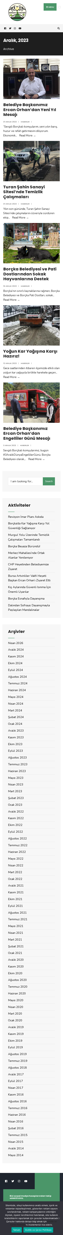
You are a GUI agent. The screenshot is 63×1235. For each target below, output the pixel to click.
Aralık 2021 (16, 886)
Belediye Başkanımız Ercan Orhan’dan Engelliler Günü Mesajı (26, 433)
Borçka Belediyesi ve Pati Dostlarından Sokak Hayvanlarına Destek (29, 274)
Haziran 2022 (17, 852)
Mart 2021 (15, 940)
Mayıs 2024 (15, 697)
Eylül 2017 (15, 1081)
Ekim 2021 (15, 899)
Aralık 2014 (16, 1148)
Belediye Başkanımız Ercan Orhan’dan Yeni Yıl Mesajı (29, 109)
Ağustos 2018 (17, 1068)
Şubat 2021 (16, 946)
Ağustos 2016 (17, 1101)
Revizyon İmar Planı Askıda (25, 517)
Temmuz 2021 (17, 919)
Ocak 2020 (15, 1020)
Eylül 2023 (15, 751)
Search (49, 481)
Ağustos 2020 (17, 980)
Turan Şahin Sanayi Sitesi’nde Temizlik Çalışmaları (24, 192)
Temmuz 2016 (17, 1108)
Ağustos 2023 (17, 757)
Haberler (25, 121)
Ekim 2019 (15, 1041)
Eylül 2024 (15, 670)
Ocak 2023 (15, 805)
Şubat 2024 (16, 717)
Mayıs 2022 (15, 859)
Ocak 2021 (15, 953)
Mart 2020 (15, 1014)
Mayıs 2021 (15, 926)
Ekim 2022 (15, 825)
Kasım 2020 (16, 966)
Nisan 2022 (15, 865)
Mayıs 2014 (15, 1155)
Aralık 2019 (16, 1027)
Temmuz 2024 (17, 683)
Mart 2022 (15, 872)
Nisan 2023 (15, 784)
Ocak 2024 (15, 724)
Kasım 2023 (16, 737)
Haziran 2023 (17, 771)
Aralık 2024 (16, 650)
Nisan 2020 (15, 1007)
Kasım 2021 (16, 892)
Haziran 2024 (17, 690)
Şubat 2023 (16, 798)
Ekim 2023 (15, 744)
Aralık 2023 (16, 731)
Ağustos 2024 (17, 677)
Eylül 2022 (15, 832)
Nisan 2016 (15, 1121)
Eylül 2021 (15, 906)
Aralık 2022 (16, 811)
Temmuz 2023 (17, 764)
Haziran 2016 (17, 1115)
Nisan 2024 (15, 704)
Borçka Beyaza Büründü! (24, 546)
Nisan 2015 (15, 1142)
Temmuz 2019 (17, 1061)
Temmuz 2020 (17, 987)
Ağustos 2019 (17, 1054)
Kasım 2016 (16, 1094)
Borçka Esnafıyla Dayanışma (26, 598)
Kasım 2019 (16, 1034)
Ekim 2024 (15, 663)
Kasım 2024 (16, 656)
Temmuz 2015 (17, 1135)
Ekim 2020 (15, 973)
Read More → (27, 135)
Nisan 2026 (15, 643)
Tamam (16, 1230)
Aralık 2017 (16, 1074)
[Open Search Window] (58, 28)
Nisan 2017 (15, 1088)
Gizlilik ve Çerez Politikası (38, 1230)
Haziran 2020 (17, 993)
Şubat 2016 (16, 1128)
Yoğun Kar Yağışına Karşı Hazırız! (30, 353)
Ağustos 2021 (17, 913)
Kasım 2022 (16, 818)
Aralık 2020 (16, 960)
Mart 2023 (15, 791)
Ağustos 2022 (17, 838)
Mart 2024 (15, 710)
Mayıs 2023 (15, 778)
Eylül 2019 (15, 1047)
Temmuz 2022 (17, 845)
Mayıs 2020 (15, 1000)
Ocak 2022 (15, 879)
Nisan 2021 (15, 933)
